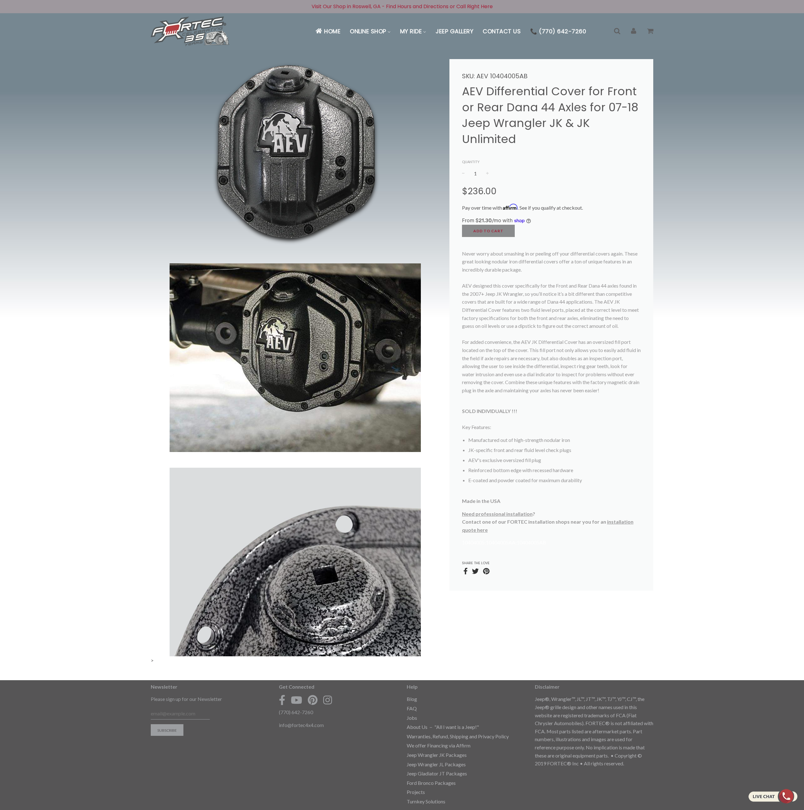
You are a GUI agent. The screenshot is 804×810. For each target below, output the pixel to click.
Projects (416, 792)
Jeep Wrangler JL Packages (436, 764)
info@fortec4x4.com (301, 725)
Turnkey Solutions (426, 801)
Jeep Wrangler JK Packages (437, 755)
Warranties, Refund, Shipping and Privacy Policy (458, 736)
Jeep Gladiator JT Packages (437, 773)
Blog (412, 699)
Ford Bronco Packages (431, 783)
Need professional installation (497, 514)
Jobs (412, 718)
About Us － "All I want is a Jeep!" (443, 727)
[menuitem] (327, 31)
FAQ (412, 708)
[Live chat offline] (773, 796)
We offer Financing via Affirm (438, 745)
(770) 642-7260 (296, 712)
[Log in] (633, 31)
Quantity (471, 162)
